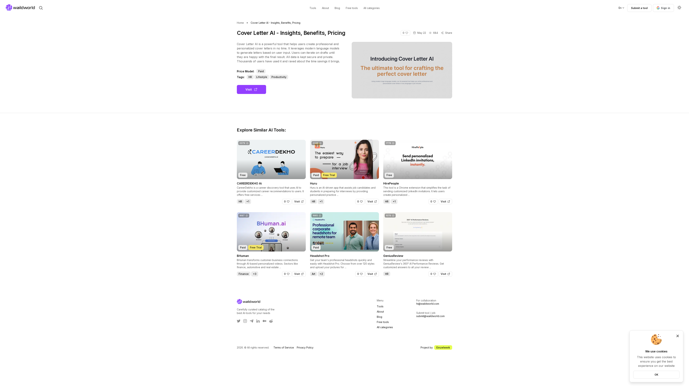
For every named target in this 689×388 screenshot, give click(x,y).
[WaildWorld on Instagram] (245, 321)
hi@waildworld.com (427, 303)
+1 (247, 201)
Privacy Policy (305, 347)
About (380, 311)
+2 (321, 273)
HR (250, 76)
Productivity (278, 76)
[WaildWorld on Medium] (264, 321)
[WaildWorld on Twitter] (238, 321)
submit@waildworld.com (430, 316)
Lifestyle (261, 76)
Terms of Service (283, 347)
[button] (663, 8)
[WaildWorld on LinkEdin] (258, 321)
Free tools (383, 322)
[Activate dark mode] (679, 8)
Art (313, 273)
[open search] (41, 8)
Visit (248, 89)
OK (656, 374)
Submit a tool (639, 8)
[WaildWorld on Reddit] (271, 321)
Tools (380, 306)
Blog (379, 316)
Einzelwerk (443, 347)
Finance (244, 273)
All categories (385, 327)
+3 (254, 273)
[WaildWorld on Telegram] (251, 321)
